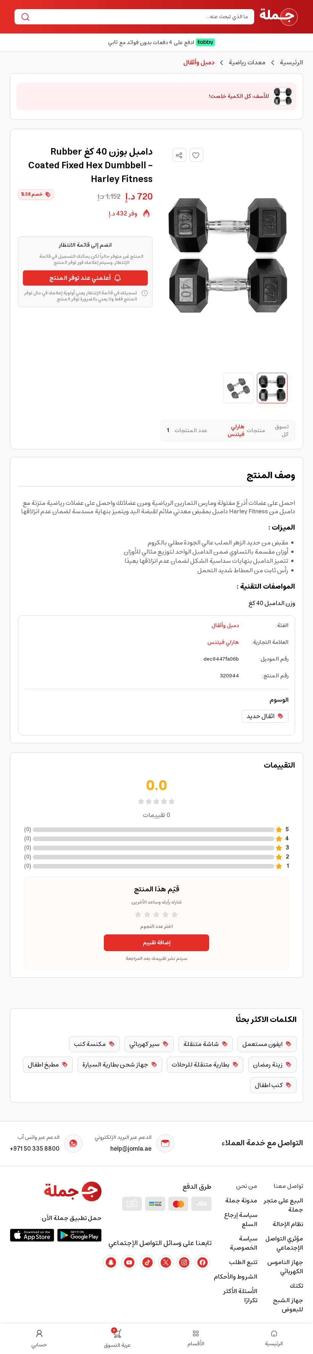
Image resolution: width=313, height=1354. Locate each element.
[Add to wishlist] (196, 155)
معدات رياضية (247, 62)
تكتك (296, 1285)
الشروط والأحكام (235, 1276)
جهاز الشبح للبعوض (288, 1305)
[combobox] (140, 17)
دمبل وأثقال (225, 625)
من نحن (246, 1186)
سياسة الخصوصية (243, 1243)
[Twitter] (165, 1262)
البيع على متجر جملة (283, 1205)
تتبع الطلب (243, 1262)
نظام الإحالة (288, 1224)
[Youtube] (129, 1262)
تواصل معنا (288, 1186)
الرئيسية (291, 62)
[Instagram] (184, 1262)
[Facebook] (202, 1262)
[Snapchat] (111, 1262)
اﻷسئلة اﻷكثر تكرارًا (240, 1296)
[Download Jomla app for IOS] (32, 1235)
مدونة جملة (241, 1200)
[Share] (179, 155)
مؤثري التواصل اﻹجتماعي (284, 1243)
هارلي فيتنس (223, 642)
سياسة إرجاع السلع (240, 1219)
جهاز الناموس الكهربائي (285, 1267)
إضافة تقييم (157, 942)
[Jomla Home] (278, 16)
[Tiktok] (147, 1262)
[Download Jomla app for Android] (79, 1235)
